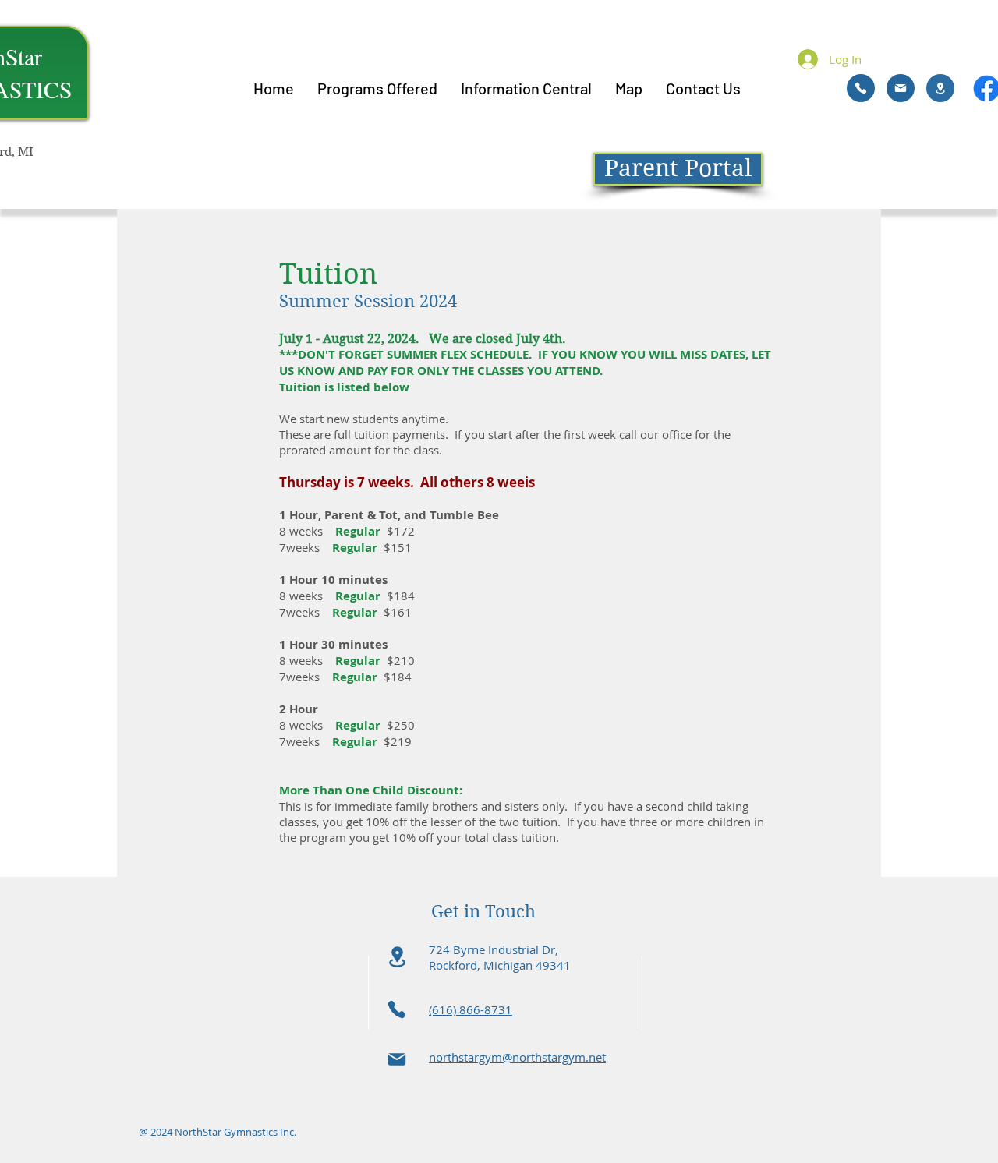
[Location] (940, 88)
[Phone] (861, 88)
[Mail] (901, 88)
